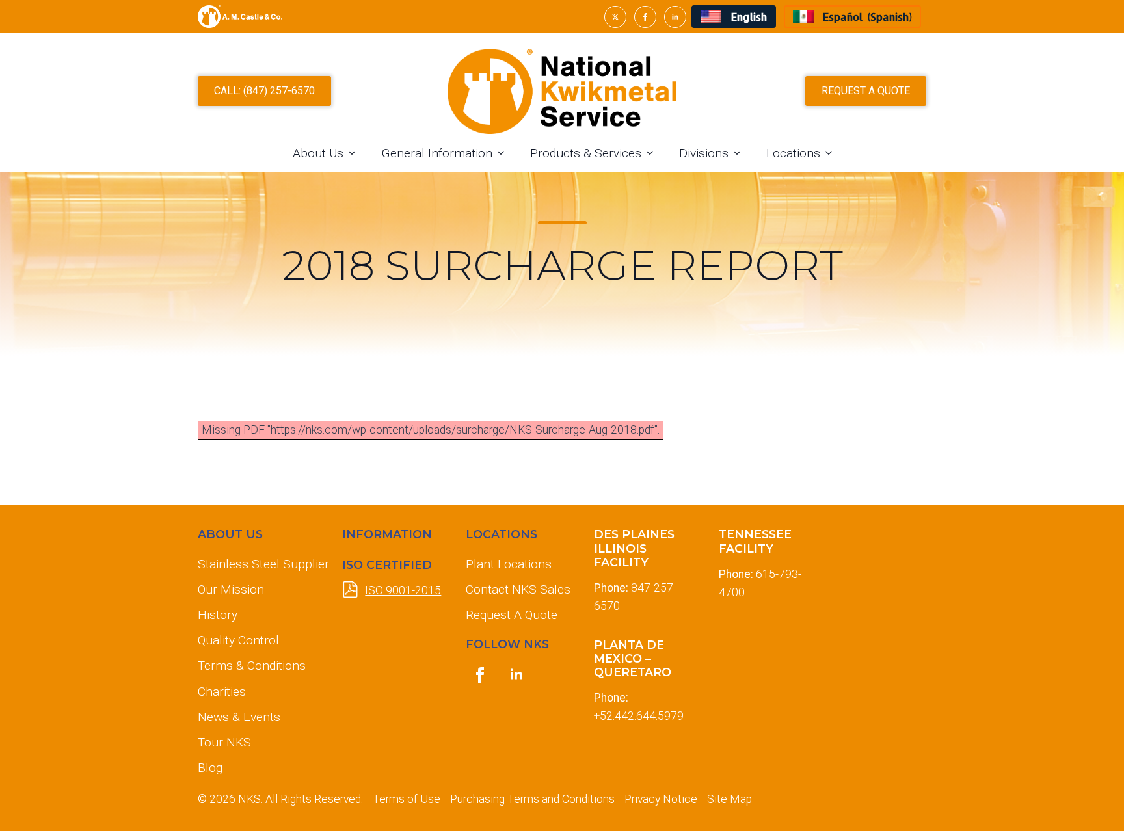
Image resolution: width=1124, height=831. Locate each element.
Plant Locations (509, 564)
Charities (222, 691)
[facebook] (645, 17)
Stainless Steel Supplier (259, 564)
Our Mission (231, 589)
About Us (318, 153)
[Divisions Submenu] (741, 153)
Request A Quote (511, 615)
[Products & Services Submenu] (653, 153)
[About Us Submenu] (355, 153)
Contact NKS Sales (518, 589)
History (217, 615)
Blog (210, 767)
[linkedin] (675, 17)
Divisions (704, 153)
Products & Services (585, 153)
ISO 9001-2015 (403, 590)
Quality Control (238, 640)
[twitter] (615, 17)
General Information (436, 153)
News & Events (239, 717)
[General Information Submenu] (504, 153)
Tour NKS (224, 742)
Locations (793, 153)
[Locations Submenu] (832, 153)
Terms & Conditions (252, 665)
